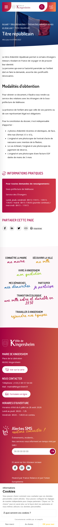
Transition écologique (29, 300)
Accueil (5, 24)
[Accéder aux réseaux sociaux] (15, 468)
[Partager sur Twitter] (19, 228)
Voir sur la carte (17, 369)
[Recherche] (42, 7)
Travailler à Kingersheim (29, 314)
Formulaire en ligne (18, 394)
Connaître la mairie (16, 260)
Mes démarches (18, 24)
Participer (44, 285)
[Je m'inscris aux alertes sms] (52, 451)
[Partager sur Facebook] (5, 228)
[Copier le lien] (26, 228)
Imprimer (37, 228)
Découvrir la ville (43, 260)
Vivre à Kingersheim (29, 273)
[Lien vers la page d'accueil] (21, 8)
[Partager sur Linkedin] (12, 228)
